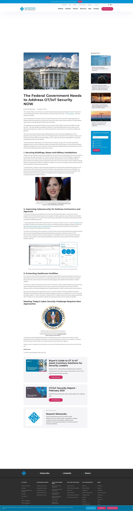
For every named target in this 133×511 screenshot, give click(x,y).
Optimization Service (42, 495)
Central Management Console (26, 491)
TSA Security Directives (72, 497)
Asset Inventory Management (55, 493)
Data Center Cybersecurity (55, 503)
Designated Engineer (42, 488)
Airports (84, 485)
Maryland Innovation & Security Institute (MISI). (39, 226)
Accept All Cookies (112, 508)
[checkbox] (101, 144)
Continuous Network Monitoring (57, 490)
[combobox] (111, 4)
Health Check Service (42, 492)
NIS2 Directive (70, 492)
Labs (98, 501)
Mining (84, 499)
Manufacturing (85, 495)
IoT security (70, 113)
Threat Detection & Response (56, 486)
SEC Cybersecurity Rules (73, 495)
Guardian (23, 494)
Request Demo (107, 8)
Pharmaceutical (86, 504)
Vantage (23, 488)
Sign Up (80, 1)
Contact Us (100, 495)
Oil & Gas (84, 501)
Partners (99, 497)
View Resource (56, 377)
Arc (22, 498)
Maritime (84, 497)
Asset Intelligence (25, 500)
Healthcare (84, 490)
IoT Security (54, 500)
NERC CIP (69, 490)
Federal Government (87, 492)
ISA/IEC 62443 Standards (73, 488)
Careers (99, 488)
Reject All (101, 508)
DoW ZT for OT (70, 485)
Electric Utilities (85, 488)
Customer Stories (101, 492)
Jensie (76, 222)
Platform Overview (25, 485)
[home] (27, 9)
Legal (98, 504)
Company (99, 490)
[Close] (130, 508)
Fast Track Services (41, 490)
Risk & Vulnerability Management (56, 497)
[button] (60, 9)
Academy (99, 485)
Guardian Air (24, 496)
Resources (100, 499)
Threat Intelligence (25, 503)
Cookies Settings (91, 508)
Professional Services (42, 485)
